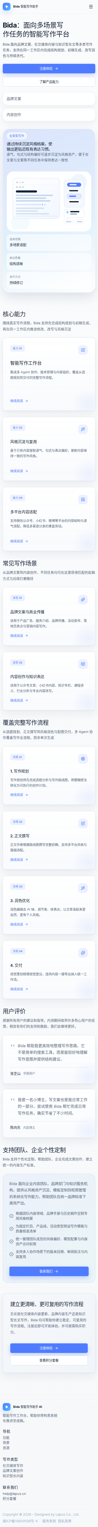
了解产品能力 (49, 82)
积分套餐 (9, 1499)
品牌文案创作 (13, 1471)
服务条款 (49, 1521)
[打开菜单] (91, 6)
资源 (6, 1448)
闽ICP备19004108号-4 (20, 1521)
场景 (6, 1443)
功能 (6, 1438)
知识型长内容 (13, 1476)
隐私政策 (65, 1521)
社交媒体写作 (13, 1466)
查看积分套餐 (49, 1360)
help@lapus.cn (14, 1494)
